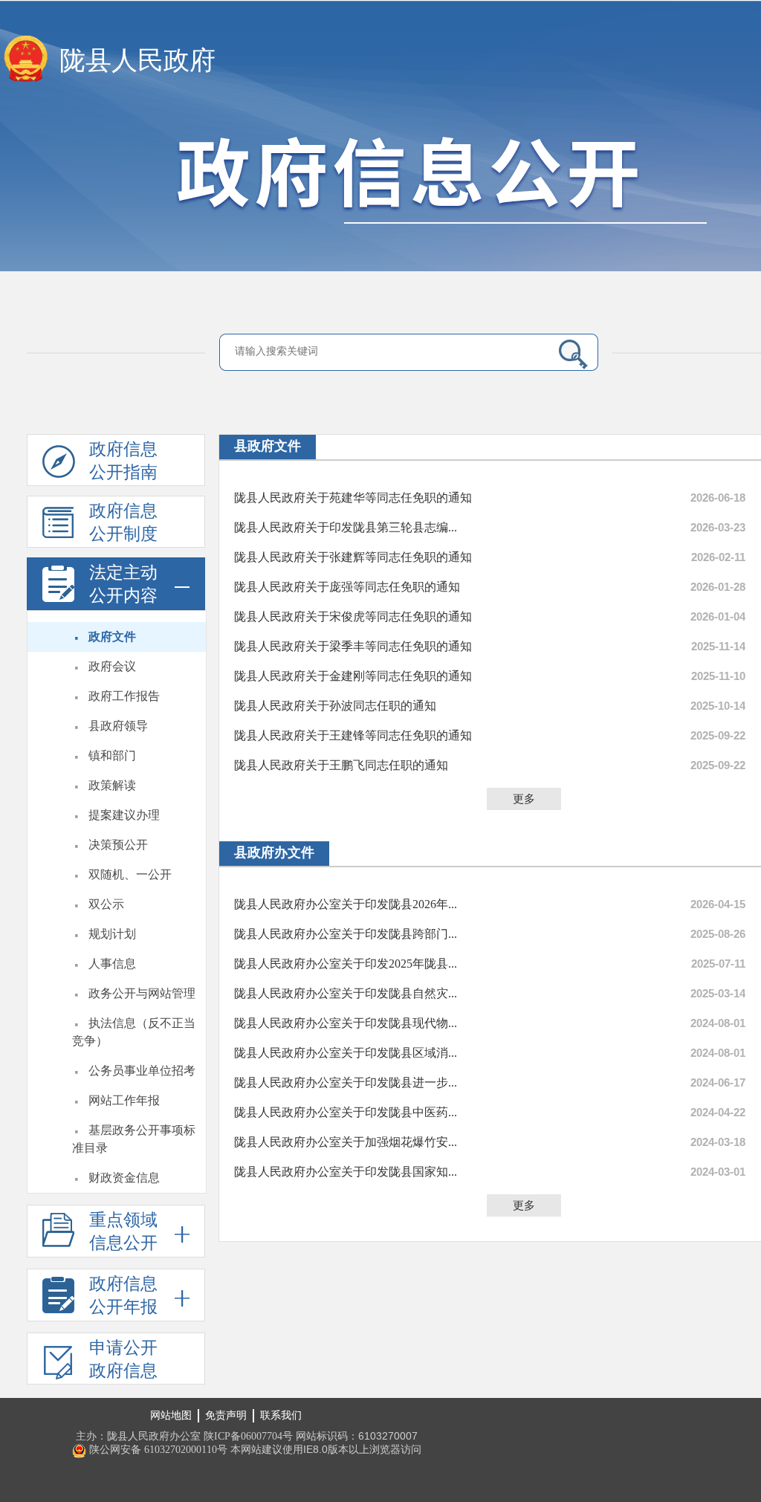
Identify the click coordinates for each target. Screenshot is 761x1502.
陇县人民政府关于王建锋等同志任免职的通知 (353, 735)
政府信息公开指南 (123, 461)
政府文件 (112, 636)
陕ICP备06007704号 (248, 1436)
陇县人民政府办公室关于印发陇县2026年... (345, 904)
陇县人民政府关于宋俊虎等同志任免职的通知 (353, 616)
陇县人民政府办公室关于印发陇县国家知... (345, 1171)
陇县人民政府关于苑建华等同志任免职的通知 (353, 497)
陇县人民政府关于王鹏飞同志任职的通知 (341, 765)
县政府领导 (118, 725)
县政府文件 (267, 445)
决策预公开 (118, 844)
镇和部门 (112, 755)
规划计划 (112, 934)
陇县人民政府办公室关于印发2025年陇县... (345, 963)
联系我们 (281, 1415)
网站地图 (171, 1415)
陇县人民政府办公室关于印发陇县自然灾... (345, 993)
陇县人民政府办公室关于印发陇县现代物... (345, 1023)
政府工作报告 (124, 696)
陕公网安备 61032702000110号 (156, 1449)
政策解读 (112, 785)
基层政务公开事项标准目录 (133, 1139)
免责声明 (226, 1415)
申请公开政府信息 (123, 1359)
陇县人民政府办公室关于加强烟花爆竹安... (345, 1142)
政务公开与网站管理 (141, 993)
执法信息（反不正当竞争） (133, 1032)
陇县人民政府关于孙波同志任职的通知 (335, 705)
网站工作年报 (124, 1100)
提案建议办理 (124, 815)
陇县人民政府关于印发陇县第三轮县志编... (345, 527)
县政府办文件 (274, 852)
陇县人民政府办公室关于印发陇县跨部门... (345, 934)
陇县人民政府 (137, 60)
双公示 (106, 904)
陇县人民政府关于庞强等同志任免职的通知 (347, 586)
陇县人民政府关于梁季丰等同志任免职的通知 (353, 646)
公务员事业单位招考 (141, 1070)
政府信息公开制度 (123, 522)
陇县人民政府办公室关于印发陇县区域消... (345, 1052)
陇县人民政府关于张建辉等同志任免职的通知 (353, 557)
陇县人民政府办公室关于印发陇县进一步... (345, 1082)
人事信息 (112, 963)
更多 (524, 799)
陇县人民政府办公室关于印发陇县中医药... (345, 1112)
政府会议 (112, 666)
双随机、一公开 (130, 874)
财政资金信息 (124, 1177)
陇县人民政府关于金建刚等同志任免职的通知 (353, 676)
